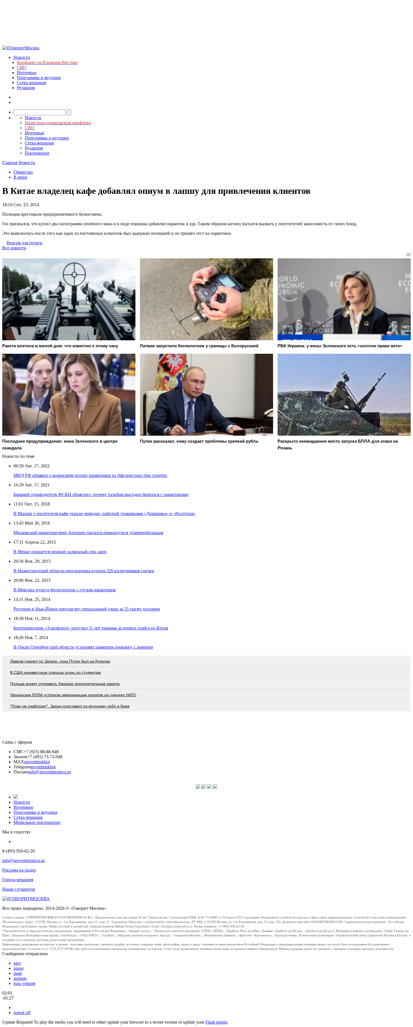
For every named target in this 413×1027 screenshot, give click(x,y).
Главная (9, 162)
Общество (23, 172)
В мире (20, 177)
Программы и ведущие (39, 77)
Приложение (37, 153)
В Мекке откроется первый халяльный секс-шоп (59, 551)
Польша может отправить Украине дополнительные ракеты (65, 683)
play (17, 963)
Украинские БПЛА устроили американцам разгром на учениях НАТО (73, 695)
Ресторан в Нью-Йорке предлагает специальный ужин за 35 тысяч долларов (86, 608)
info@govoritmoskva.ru (49, 771)
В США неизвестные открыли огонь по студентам (55, 672)
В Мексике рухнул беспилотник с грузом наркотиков (64, 589)
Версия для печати (24, 242)
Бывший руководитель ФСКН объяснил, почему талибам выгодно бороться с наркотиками (101, 494)
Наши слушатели (18, 889)
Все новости (14, 247)
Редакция (26, 87)
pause (18, 968)
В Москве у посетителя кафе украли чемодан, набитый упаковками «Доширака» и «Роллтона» (104, 513)
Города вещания (17, 879)
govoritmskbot (37, 761)
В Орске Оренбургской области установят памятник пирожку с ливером (83, 647)
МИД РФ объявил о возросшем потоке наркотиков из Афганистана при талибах (90, 475)
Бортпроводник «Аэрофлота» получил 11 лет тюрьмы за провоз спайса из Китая (90, 628)
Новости (21, 57)
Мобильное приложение (36, 822)
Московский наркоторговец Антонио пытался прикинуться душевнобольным (88, 532)
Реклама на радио (19, 870)
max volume (24, 983)
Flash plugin (216, 1022)
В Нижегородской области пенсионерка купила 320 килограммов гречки (83, 570)
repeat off (21, 1012)
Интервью (27, 72)
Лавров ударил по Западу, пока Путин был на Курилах (60, 661)
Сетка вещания (31, 82)
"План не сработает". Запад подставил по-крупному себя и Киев (69, 706)
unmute (20, 978)
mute (17, 973)
